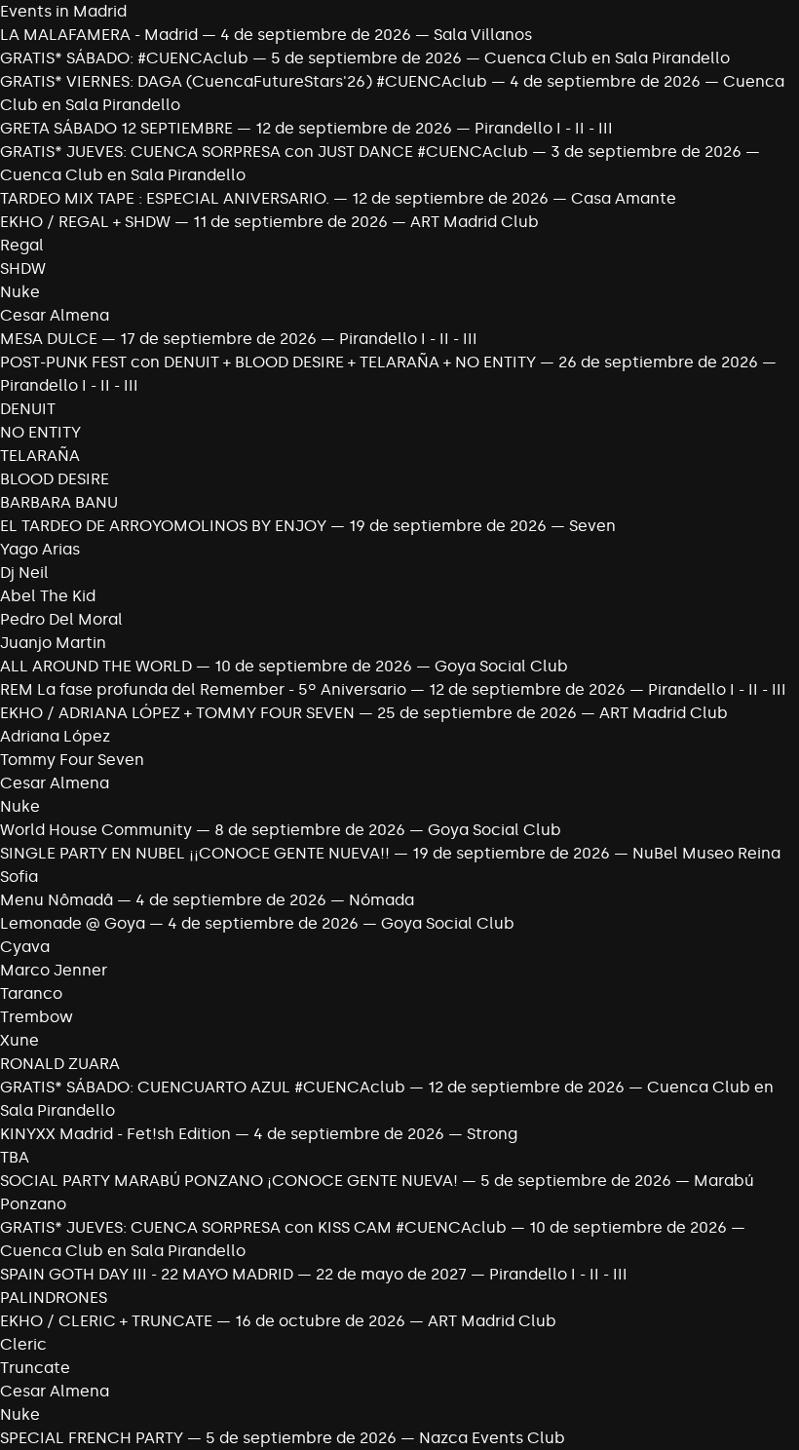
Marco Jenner (53, 970)
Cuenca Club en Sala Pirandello (607, 58)
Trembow (36, 1017)
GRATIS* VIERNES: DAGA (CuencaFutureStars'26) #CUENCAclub (243, 81)
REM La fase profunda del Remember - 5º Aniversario (203, 689)
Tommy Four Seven (72, 759)
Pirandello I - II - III (544, 128)
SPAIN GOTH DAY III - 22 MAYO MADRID (146, 1274)
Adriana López (55, 736)
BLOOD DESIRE (54, 479)
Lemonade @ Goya (72, 923)
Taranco (31, 993)
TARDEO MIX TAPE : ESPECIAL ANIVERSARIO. (164, 198)
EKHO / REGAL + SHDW (85, 221)
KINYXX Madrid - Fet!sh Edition (115, 1134)
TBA (14, 1157)
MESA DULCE (48, 338)
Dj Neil (24, 572)
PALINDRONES (53, 1297)
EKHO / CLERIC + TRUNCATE (106, 1321)
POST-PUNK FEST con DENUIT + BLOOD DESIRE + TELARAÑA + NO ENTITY (268, 362)
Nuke (20, 292)
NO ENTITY (40, 432)
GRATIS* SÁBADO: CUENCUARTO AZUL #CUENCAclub (202, 1087)
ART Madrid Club (474, 221)
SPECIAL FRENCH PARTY (91, 1438)
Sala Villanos (483, 34)
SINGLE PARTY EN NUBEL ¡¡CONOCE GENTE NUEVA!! (195, 853)
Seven (592, 525)
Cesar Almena (54, 315)
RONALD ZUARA (60, 1063)
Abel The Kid (47, 596)
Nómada (381, 900)
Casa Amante (623, 198)
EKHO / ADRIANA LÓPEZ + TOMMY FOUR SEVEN (177, 713)
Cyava (25, 946)
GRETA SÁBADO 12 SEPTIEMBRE (116, 128)
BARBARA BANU (59, 502)
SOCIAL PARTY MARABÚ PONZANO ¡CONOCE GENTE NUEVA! (229, 1180)
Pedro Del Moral (61, 619)
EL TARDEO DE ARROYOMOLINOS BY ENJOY (165, 525)
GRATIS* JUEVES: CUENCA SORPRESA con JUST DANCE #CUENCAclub (264, 151)
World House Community (96, 829)
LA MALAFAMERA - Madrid (99, 34)
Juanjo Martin (53, 642)
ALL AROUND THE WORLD (96, 666)
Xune (19, 1040)
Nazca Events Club (492, 1438)
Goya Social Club (501, 666)
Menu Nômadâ (56, 900)
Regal (22, 245)
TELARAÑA (40, 455)
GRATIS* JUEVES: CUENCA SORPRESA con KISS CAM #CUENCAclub (253, 1227)
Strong (492, 1134)
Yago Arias (40, 549)
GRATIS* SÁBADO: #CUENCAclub (124, 58)
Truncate (35, 1367)
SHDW (23, 268)
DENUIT (28, 409)
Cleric (23, 1344)
